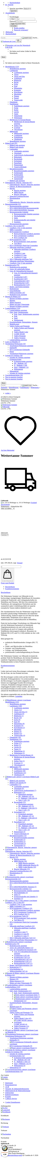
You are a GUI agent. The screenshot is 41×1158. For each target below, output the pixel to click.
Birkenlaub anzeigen (25, 794)
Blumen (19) (14, 979)
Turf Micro (18, 243)
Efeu (11, 200)
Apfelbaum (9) (19, 714)
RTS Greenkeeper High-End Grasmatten (24, 245)
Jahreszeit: (4, 533)
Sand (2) (37, 997)
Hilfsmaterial (18, 369)
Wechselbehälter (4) (21, 893)
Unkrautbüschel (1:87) (22, 281)
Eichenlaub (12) (19, 812)
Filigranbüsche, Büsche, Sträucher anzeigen (25, 184)
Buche (16, 82)
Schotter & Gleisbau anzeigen (20, 357)
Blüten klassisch (15, 302)
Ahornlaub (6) (19, 788)
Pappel (16, 98)
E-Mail (12, 19)
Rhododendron (15, 198)
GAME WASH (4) (20, 1024)
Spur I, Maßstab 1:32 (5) (22, 1064)
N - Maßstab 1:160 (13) (22, 1062)
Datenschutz (9, 1093)
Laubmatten (14, 149)
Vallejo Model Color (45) (22, 1018)
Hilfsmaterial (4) (19, 1066)
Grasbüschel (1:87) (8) (22, 955)
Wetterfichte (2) (19, 751)
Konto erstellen (19, 28)
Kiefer (16, 110)
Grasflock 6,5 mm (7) (21, 936)
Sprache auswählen (16, 8)
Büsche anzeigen (20, 190)
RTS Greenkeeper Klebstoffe (20, 350)
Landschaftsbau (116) (12, 308)
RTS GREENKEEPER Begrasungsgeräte (24, 208)
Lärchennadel (18, 177)
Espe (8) (17, 722)
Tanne (16, 114)
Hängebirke (18, 88)
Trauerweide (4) (19, 735)
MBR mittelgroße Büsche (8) (28, 865)
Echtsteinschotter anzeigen (23, 361)
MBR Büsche (19, 192)
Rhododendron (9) (16, 873)
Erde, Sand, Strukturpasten (19, 312)
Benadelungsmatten (16, 169)
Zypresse (17, 127)
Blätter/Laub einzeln (17, 147)
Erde (15, 316)
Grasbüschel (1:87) (20, 277)
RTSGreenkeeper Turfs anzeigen (25, 241)
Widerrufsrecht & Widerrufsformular (17, 1091)
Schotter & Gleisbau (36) (14, 355)
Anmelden (18, 696)
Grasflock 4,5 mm (20, 255)
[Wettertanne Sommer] (9, 405)
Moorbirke (17, 94)
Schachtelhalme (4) (16, 969)
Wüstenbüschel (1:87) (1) (22, 961)
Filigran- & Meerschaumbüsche (20, 186)
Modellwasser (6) (16, 1007)
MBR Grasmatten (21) (17, 906)
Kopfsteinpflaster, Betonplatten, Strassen (24, 322)
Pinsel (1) (33, 1048)
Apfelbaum (18, 78)
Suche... (35, 38)
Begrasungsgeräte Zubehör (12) (20, 889)
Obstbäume (13, 102)
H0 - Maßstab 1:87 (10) (22, 1060)
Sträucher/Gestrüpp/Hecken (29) (21, 871)
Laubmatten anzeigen (21, 151)
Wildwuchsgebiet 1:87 (17, 293)
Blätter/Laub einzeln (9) (18, 783)
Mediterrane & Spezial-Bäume (20, 120)
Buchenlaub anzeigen (25, 804)
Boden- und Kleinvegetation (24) (21, 965)
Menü (3, 57)
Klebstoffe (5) (14, 1040)
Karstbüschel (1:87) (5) (22, 957)
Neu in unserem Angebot (14, 377)
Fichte (16, 108)
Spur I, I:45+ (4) (24, 800)
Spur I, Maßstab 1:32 (21, 367)
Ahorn (16, 74)
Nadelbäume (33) (16, 739)
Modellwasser (14, 324)
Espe (15, 86)
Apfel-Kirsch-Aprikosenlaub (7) (25, 790)
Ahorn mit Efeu (19, 76)
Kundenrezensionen (12, 589)
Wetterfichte (18, 116)
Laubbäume (14, 71)
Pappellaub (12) (19, 822)
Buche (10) (18, 718)
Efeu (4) (12, 875)
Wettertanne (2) (19, 753)
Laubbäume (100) (16, 706)
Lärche (16, 112)
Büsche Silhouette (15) (22, 869)
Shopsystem (18, 1155)
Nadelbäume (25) (20, 773)
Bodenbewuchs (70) (12, 265)
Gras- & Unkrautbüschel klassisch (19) (23, 950)
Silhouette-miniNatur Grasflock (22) (22, 926)
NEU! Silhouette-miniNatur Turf (21, 259)
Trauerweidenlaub (20, 167)
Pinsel (12, 352)
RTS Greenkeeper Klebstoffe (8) (21, 1046)
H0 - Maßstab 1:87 (20, 363)
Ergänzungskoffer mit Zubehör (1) (26, 897)
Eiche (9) (17, 720)
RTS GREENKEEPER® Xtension (22, 210)
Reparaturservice (11, 1085)
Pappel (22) (18, 733)
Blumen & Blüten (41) (13, 296)
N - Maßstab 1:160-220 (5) (27, 808)
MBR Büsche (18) (20, 861)
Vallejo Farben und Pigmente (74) (21, 1012)
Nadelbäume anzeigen (21, 106)
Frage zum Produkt (7, 583)
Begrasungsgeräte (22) (13, 204)
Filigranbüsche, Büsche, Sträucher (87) (18, 183)
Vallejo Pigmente (20, 336)
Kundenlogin (10, 13)
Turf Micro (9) (19, 920)
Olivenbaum (18, 129)
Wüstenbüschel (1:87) (21, 283)
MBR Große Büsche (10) (27, 867)
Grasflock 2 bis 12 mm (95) (14, 226)
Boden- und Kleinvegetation (19, 287)
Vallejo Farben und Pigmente (20, 326)
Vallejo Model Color (21, 332)
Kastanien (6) (18, 726)
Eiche (16, 84)
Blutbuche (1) (19, 716)
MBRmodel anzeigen (21, 133)
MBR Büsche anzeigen (26, 863)
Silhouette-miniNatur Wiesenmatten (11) (23, 940)
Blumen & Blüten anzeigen (19, 298)
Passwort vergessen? (21, 30)
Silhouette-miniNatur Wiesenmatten (22, 261)
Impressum (9, 1083)
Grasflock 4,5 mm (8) (21, 934)
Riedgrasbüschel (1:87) (22, 285)
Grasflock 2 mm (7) (21, 932)
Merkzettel (9, 32)
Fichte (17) (18, 743)
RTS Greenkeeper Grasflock (24, 236)
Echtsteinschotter (15, 359)
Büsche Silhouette (20, 194)
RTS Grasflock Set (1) (21, 914)
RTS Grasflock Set (20, 238)
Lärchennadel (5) (20, 843)
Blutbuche (17, 80)
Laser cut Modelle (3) (12, 342)
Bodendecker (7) (15, 967)
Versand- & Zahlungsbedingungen (17, 1089)
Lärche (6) (17, 747)
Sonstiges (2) (18, 898)
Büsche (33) (14, 857)
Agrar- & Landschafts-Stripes (20, 269)
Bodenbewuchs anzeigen (18, 267)
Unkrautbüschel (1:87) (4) (23, 959)
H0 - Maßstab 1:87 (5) (26, 806)
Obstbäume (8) (19, 775)
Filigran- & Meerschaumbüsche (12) (22, 855)
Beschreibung (10, 587)
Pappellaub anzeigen (25, 824)
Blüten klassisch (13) (17, 981)
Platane (16, 96)
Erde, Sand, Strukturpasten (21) (20, 991)
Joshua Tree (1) (19, 761)
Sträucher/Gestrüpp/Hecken (19, 196)
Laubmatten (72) (15, 785)
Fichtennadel (18, 173)
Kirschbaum (18, 92)
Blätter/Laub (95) (11, 143)
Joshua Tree (18, 126)
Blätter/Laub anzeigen (17, 145)
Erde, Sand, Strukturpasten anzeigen (26, 314)
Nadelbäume (14, 104)
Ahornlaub (17, 153)
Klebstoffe (13, 348)
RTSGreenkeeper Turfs (18, 240)
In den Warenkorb (7, 581)
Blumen (12, 300)
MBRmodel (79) (15, 767)
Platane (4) (17, 731)
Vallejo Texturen (19, 338)
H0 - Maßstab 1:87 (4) (26, 796)
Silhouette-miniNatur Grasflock (20, 247)
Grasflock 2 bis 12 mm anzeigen (21, 228)
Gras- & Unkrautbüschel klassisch (21, 271)
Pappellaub (18, 163)
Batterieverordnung (12, 1095)
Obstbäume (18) (15, 737)
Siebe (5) (17, 895)
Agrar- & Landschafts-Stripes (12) (21, 948)
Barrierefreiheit (15, 3)
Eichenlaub (18, 161)
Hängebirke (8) (19, 724)
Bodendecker (14, 289)
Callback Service (11, 1098)
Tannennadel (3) (19, 845)
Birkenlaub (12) (19, 792)
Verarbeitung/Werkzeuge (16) (15, 344)
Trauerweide (18, 100)
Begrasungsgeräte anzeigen (19, 206)
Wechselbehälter (19, 216)
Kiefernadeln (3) (19, 841)
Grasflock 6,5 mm (20, 257)
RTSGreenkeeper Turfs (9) (19, 916)
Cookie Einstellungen (12, 1102)
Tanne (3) (17, 749)
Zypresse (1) (18, 763)
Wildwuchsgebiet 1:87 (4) (18, 971)
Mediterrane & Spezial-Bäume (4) (21, 755)
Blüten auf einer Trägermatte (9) (21, 983)
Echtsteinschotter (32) (17, 1056)
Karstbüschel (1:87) (21, 279)
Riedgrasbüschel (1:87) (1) (23, 963)
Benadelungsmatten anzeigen (24, 171)
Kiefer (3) (17, 745)
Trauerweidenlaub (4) (21, 834)
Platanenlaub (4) (19, 832)
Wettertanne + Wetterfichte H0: (11, 506)
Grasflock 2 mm (19, 253)
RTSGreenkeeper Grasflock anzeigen (27, 234)
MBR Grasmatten (16, 230)
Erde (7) (36, 995)
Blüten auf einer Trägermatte (19, 304)
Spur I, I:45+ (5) (24, 810)
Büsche (12, 188)
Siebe (16, 218)
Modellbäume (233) (12, 67)
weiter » (8, 393)
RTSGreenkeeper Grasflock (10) (21, 908)
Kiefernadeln (18, 175)
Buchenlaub (18, 159)
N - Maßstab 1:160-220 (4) (27, 798)
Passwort (13, 21)
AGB (7, 1087)
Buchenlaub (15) (20, 802)
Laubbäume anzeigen (21, 72)
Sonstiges (17, 222)
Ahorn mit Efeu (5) (20, 712)
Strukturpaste (18, 320)
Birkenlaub (18, 157)
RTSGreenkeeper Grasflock (19, 232)
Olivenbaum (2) (19, 765)
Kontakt (8, 1097)
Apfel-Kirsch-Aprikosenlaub (24, 155)
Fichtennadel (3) (19, 840)
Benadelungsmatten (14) (18, 836)
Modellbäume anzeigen (18, 69)
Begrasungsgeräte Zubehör (19, 212)
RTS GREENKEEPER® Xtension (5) (23, 887)
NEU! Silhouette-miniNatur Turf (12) (22, 938)
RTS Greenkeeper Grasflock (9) (25, 912)
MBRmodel (14, 131)
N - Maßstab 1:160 (20, 365)
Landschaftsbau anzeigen (18, 310)
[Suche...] (27, 38)
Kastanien (17, 90)
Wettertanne (18, 118)
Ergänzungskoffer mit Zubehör (24, 220)
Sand (15, 318)
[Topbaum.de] (8, 41)
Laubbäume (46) (19, 771)
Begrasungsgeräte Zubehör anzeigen (26, 214)
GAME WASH (19, 334)
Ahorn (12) (18, 710)
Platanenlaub (18, 165)
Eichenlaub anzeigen (25, 814)
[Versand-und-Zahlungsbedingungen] (4, 1108)
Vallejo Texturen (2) (21, 1028)
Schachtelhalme (15, 291)
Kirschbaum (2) (19, 728)
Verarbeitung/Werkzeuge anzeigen (21, 346)
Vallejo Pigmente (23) (21, 1026)
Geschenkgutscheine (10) (14, 375)
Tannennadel (18, 179)
